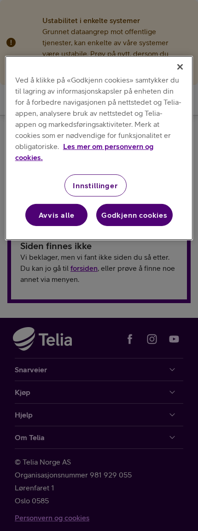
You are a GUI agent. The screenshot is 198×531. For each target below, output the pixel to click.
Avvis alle (57, 215)
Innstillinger (95, 185)
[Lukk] (180, 67)
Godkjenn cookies (134, 215)
